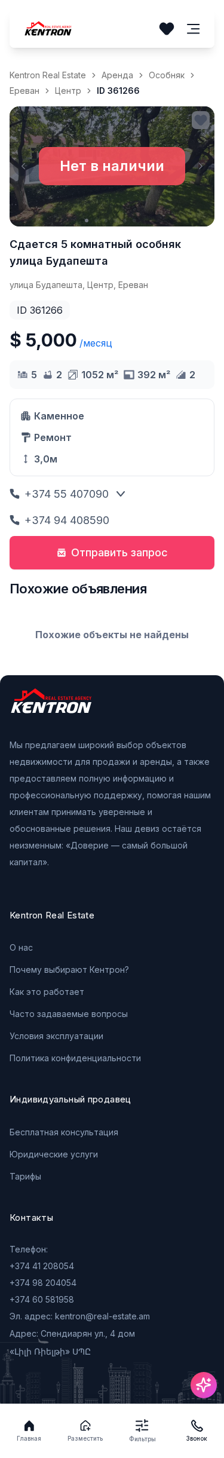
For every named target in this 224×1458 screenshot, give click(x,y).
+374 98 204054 (43, 1283)
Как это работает (47, 992)
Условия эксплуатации (56, 1036)
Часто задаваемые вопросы (69, 1014)
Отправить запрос (119, 552)
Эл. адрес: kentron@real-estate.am (80, 1316)
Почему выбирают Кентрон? (69, 969)
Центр (68, 90)
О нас (21, 947)
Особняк (167, 75)
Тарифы (25, 1176)
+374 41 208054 (42, 1266)
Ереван (24, 90)
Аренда (117, 75)
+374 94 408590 (66, 520)
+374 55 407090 (66, 494)
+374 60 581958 (42, 1299)
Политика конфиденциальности (75, 1058)
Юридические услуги (54, 1154)
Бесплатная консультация (64, 1132)
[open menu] (193, 29)
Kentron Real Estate (48, 75)
